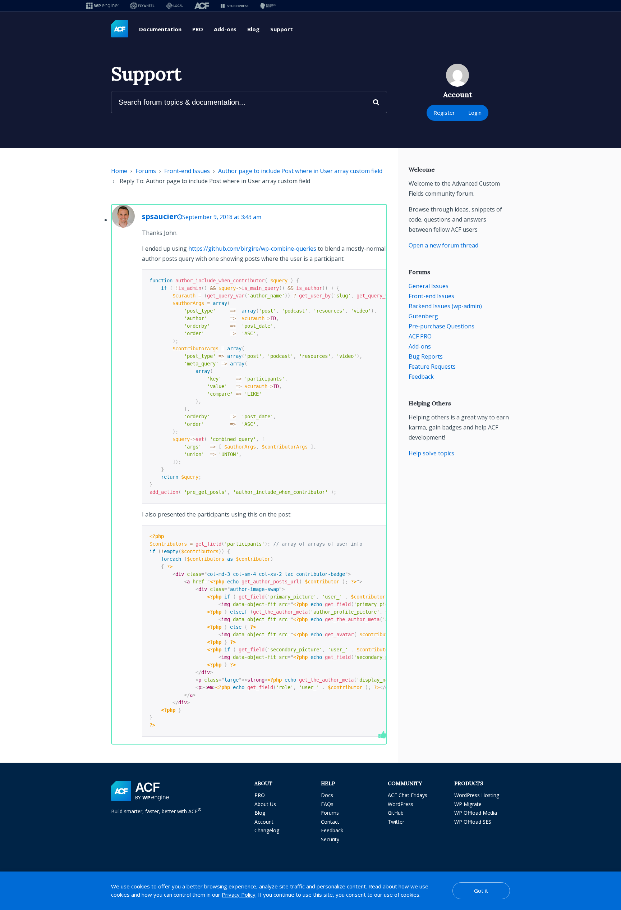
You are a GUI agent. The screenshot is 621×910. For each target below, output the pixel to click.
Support (281, 29)
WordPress (400, 804)
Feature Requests (432, 366)
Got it (481, 890)
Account (263, 821)
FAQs (327, 804)
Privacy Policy (239, 894)
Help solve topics (431, 453)
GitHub (396, 812)
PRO (197, 29)
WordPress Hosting (476, 795)
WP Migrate (468, 804)
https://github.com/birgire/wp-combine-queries (252, 248)
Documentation (160, 29)
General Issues (428, 286)
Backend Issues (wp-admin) (445, 306)
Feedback (421, 377)
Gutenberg (423, 316)
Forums (145, 171)
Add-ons (225, 29)
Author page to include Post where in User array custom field (300, 171)
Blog (253, 29)
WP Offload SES (472, 821)
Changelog (266, 830)
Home (119, 171)
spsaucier (159, 216)
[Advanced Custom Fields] (120, 29)
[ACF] (202, 5)
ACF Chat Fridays (407, 795)
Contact (330, 821)
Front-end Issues (187, 171)
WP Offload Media (475, 812)
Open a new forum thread (443, 245)
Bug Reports (426, 356)
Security (330, 839)
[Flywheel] (142, 5)
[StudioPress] (234, 5)
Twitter (396, 821)
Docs (327, 795)
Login (475, 112)
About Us (265, 804)
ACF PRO (420, 336)
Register (444, 112)
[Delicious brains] (268, 5)
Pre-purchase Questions (441, 326)
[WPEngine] (102, 5)
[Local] (174, 5)
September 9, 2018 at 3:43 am (221, 217)
